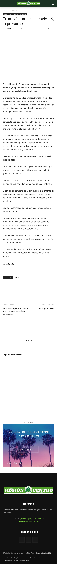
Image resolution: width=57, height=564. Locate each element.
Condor (8, 28)
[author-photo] (28, 337)
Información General (19, 14)
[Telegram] (23, 34)
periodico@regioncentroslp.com (32, 519)
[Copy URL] (29, 34)
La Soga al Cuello (46, 308)
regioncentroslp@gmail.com (28, 521)
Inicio (4, 10)
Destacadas (13, 10)
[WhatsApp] (17, 34)
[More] (36, 34)
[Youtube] (35, 539)
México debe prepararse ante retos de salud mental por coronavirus (15, 311)
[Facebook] (5, 34)
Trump (16, 277)
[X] (11, 34)
